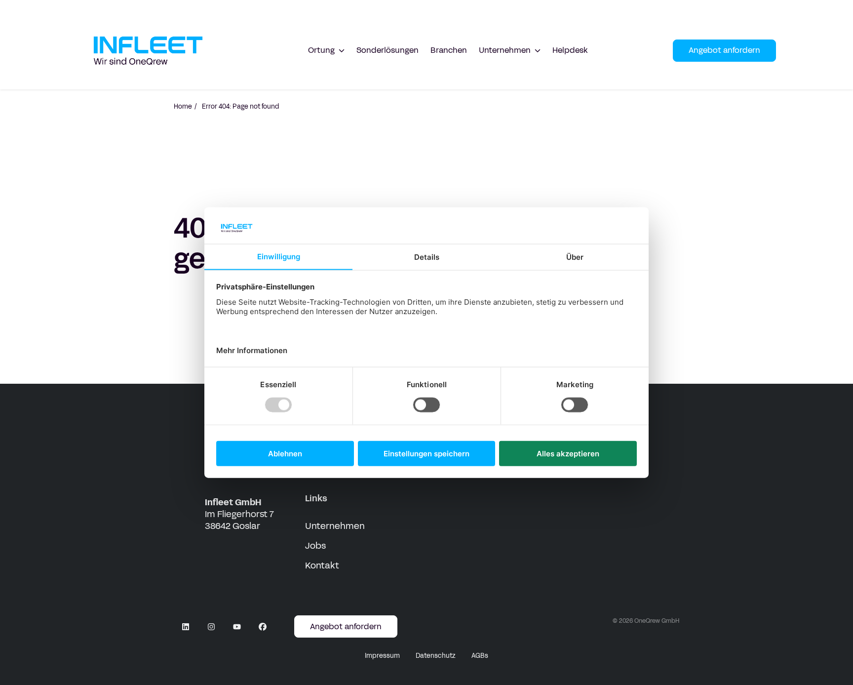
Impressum (382, 655)
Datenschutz (436, 655)
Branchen (448, 50)
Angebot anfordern (724, 50)
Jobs (315, 545)
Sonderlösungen (387, 50)
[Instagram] (211, 627)
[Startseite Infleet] (148, 50)
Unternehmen (335, 526)
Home (183, 106)
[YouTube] (237, 627)
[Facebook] (262, 627)
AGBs (479, 655)
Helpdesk (570, 50)
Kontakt (322, 565)
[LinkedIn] (185, 627)
